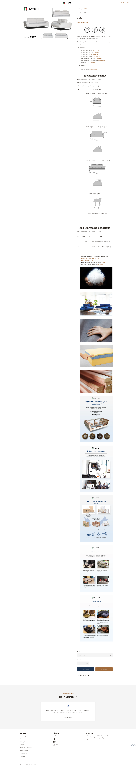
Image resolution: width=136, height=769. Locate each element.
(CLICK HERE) (96, 50)
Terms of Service (24, 751)
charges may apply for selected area (89, 258)
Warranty (22, 745)
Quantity (79, 660)
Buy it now (104, 669)
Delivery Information (25, 739)
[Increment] (87, 663)
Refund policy (23, 754)
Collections (85, 8)
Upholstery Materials (25, 736)
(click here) (100, 264)
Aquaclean (93, 42)
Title (78, 651)
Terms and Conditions (25, 748)
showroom (104, 262)
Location (22, 756)
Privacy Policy (23, 742)
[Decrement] (79, 663)
